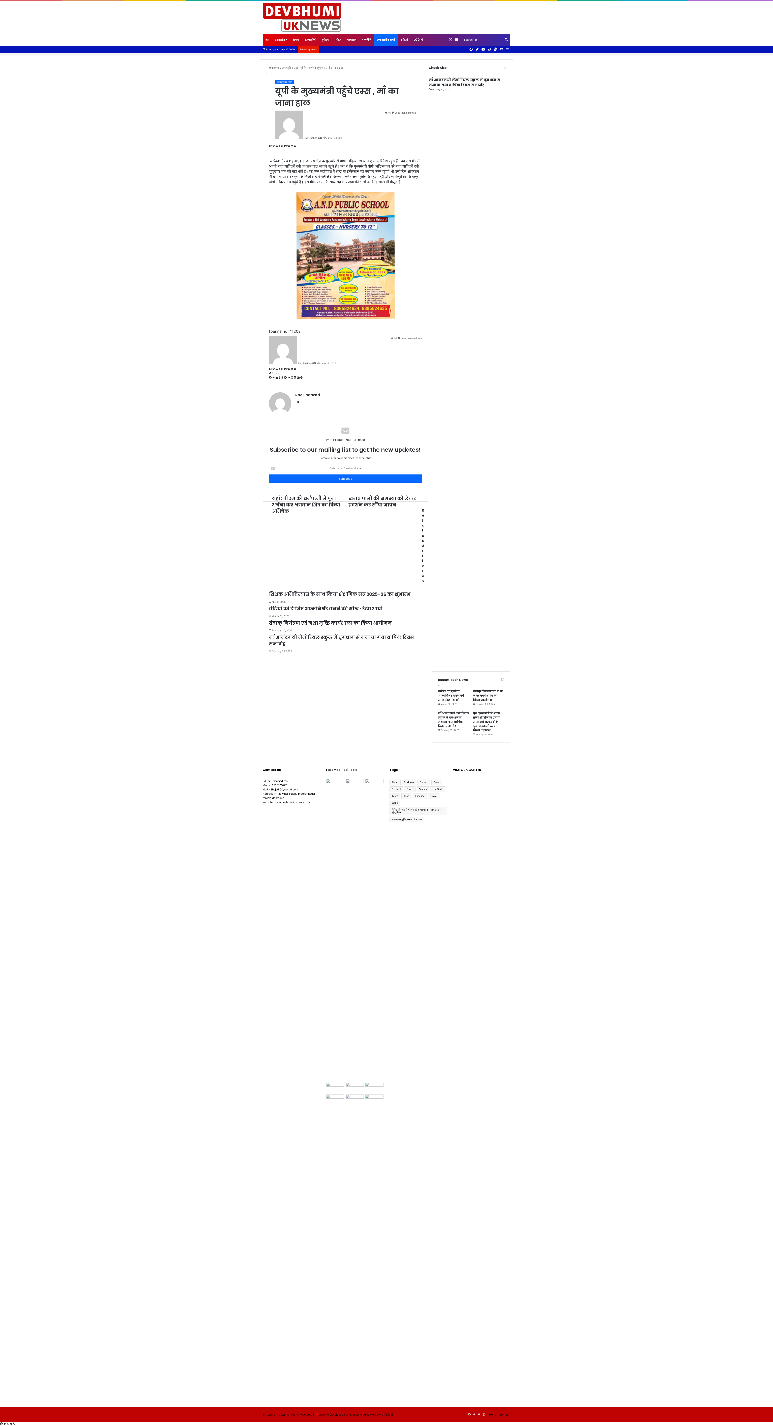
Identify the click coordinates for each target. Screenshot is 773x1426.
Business (409, 782)
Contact (504, 1414)
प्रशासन (352, 39)
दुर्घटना (325, 39)
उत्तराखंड (280, 39)
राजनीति (366, 39)
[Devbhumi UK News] (302, 17)
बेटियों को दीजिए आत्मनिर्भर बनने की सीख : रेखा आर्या (451, 695)
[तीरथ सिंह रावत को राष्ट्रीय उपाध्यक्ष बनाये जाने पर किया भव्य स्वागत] (374, 1246)
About (395, 782)
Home (493, 1414)
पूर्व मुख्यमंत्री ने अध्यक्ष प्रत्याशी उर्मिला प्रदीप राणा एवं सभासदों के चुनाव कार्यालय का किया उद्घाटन (487, 721)
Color (437, 782)
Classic (424, 782)
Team (395, 795)
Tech (406, 795)
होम (267, 39)
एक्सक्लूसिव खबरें (386, 39)
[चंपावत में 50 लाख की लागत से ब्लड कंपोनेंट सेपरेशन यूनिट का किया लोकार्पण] (355, 1100)
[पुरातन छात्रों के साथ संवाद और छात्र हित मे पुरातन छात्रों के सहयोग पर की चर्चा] (335, 930)
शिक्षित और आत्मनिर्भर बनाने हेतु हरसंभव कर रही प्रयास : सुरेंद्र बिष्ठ (416, 811)
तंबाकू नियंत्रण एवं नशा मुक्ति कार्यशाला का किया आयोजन (488, 695)
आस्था (296, 39)
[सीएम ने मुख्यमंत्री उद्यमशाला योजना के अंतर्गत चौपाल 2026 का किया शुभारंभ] (335, 1088)
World (395, 802)
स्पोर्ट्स (404, 39)
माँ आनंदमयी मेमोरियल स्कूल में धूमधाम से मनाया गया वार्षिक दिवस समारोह (464, 82)
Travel (433, 795)
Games (423, 789)
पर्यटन (338, 39)
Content (396, 789)
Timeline (420, 795)
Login (418, 39)
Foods (409, 789)
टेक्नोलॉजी (310, 39)
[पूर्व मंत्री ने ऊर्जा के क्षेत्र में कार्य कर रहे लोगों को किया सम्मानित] (335, 1246)
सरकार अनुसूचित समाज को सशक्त (407, 819)
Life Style (437, 789)
